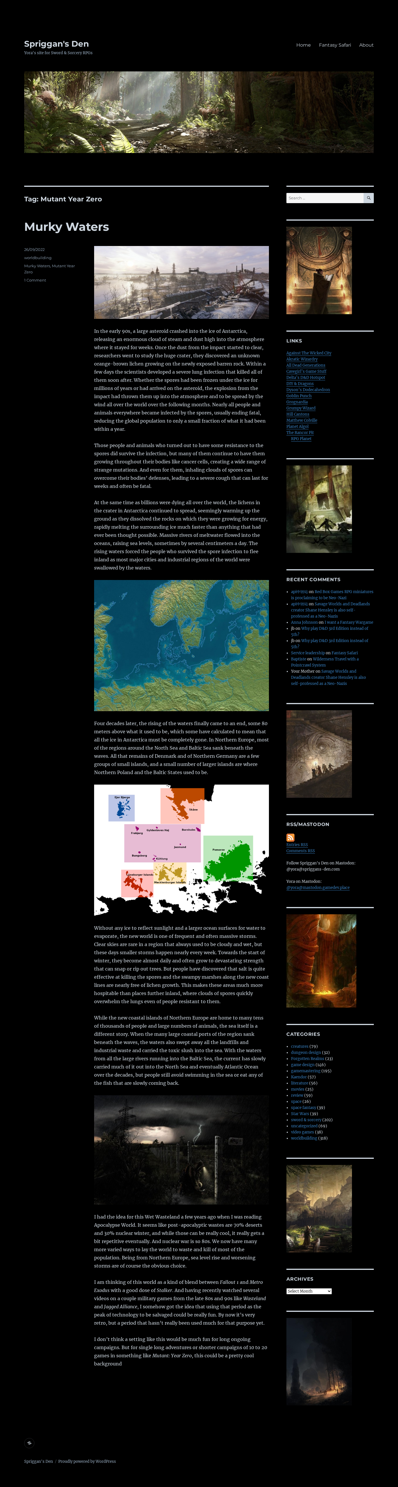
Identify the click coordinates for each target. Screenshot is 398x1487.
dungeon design (306, 1052)
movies (297, 1089)
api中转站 (299, 591)
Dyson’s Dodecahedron (308, 389)
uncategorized (304, 1126)
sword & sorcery (306, 1119)
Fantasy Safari (335, 45)
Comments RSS (300, 850)
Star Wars (300, 1113)
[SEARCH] (369, 198)
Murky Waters (66, 226)
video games (302, 1132)
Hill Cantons (297, 414)
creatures (300, 1046)
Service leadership (308, 653)
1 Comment (35, 280)
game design (303, 1064)
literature (299, 1083)
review (297, 1095)
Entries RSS (297, 844)
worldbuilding (38, 257)
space (296, 1101)
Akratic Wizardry (302, 359)
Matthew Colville (301, 420)
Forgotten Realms (307, 1058)
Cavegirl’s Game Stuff (306, 371)
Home (303, 45)
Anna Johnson (304, 622)
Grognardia (297, 402)
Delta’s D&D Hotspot (305, 377)
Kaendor (299, 1077)
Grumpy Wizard (301, 408)
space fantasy (303, 1107)
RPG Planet (301, 438)
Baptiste (298, 659)
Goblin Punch (299, 395)
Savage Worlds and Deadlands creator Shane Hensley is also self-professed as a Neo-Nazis (330, 610)
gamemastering (305, 1070)
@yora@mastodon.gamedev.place (318, 887)
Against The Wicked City (308, 353)
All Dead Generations (305, 365)
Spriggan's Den (56, 44)
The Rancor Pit (300, 432)
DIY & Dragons (300, 383)
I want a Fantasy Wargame (349, 622)
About (366, 45)
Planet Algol (297, 426)
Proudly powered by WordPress (87, 1461)
